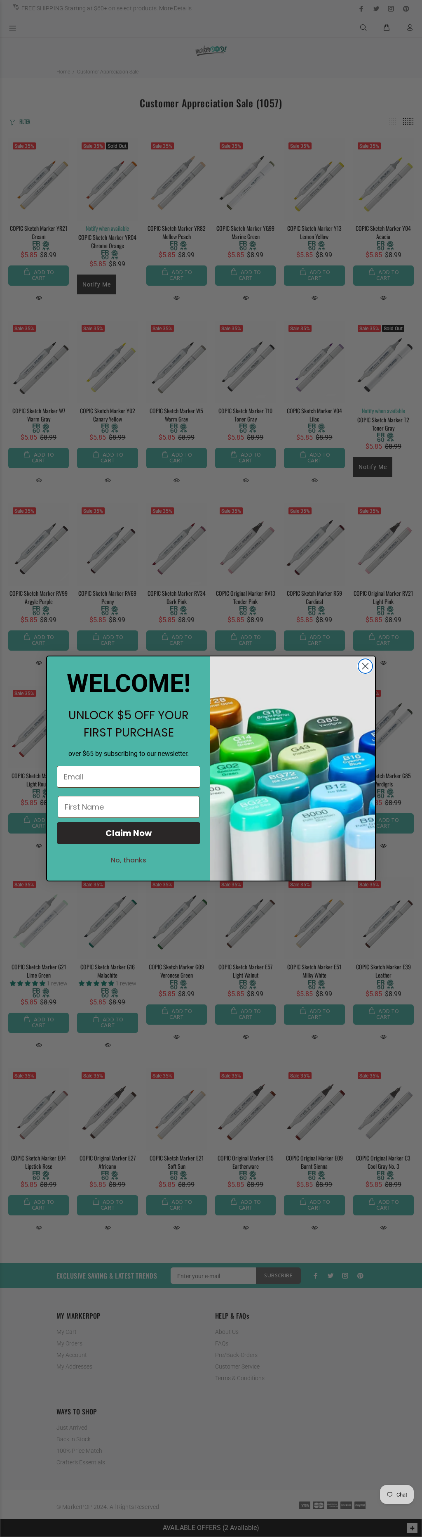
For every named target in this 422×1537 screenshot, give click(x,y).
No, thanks (128, 860)
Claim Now (129, 833)
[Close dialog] (365, 666)
